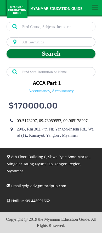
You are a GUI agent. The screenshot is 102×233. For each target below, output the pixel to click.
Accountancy (39, 91)
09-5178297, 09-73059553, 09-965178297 (52, 120)
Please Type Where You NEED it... (32, 34)
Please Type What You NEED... (29, 19)
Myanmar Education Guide (56, 9)
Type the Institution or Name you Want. (35, 64)
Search (51, 53)
